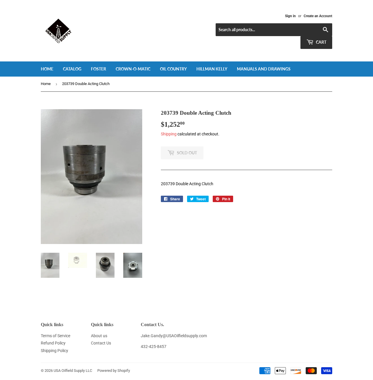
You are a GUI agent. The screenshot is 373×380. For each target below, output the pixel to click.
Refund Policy (53, 343)
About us (99, 335)
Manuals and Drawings (264, 68)
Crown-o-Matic (133, 68)
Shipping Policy (54, 350)
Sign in (290, 16)
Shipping (169, 134)
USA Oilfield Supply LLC (73, 370)
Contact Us (101, 343)
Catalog (72, 68)
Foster (98, 68)
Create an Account (318, 16)
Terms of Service (55, 335)
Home (47, 68)
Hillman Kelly (211, 68)
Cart (320, 42)
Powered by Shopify (113, 370)
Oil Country (173, 68)
